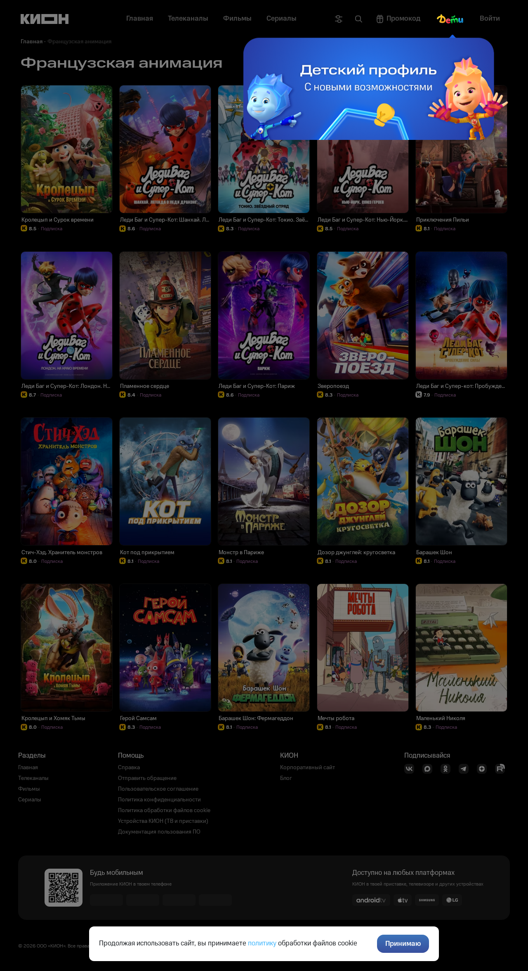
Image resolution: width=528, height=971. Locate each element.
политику (262, 943)
